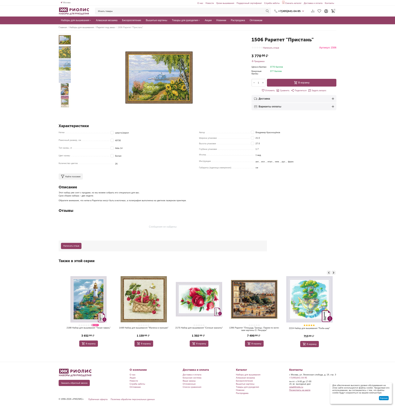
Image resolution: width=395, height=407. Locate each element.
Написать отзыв (271, 48)
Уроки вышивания (225, 3)
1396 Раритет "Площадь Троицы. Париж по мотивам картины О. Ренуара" (253, 329)
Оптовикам (135, 387)
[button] (299, 90)
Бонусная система (192, 377)
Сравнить (284, 90)
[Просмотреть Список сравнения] (312, 11)
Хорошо (384, 398)
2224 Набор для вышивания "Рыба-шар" (307, 328)
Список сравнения (192, 387)
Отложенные (189, 384)
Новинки (240, 390)
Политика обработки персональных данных (133, 399)
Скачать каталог (293, 3)
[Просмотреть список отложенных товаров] (319, 11)
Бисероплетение (244, 381)
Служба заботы (272, 3)
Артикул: (324, 47)
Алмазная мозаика (245, 377)
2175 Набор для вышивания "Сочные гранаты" (197, 327)
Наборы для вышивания (248, 374)
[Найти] (267, 11)
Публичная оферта (98, 399)
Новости (210, 3)
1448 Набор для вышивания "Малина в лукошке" (142, 327)
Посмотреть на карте (299, 390)
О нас (200, 3)
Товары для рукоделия (247, 387)
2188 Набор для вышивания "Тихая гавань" (87, 327)
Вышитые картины (245, 384)
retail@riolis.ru (296, 387)
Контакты (329, 3)
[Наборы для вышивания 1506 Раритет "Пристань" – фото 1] (159, 77)
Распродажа (242, 393)
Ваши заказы (189, 381)
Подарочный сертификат (249, 3)
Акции (133, 377)
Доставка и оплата (313, 3)
